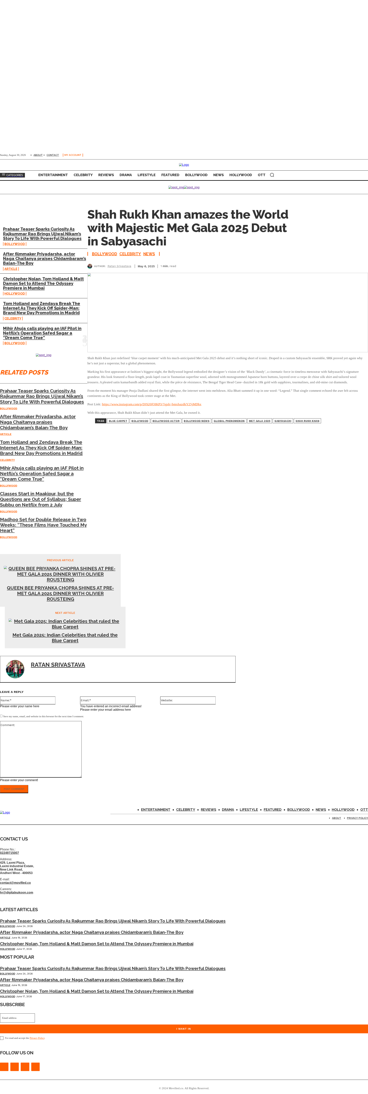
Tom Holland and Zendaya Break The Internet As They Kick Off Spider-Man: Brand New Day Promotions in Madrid (41, 308)
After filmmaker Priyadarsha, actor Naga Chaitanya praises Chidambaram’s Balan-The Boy (44, 258)
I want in (183, 1028)
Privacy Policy (37, 1038)
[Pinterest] (333, 265)
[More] (361, 266)
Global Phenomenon (229, 420)
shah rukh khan (307, 420)
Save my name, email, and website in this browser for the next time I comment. (43, 716)
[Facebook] (306, 265)
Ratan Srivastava (119, 266)
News (149, 254)
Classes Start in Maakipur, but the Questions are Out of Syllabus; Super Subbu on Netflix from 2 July (40, 499)
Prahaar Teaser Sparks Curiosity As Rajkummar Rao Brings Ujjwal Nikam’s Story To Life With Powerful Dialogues (42, 233)
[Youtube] (35, 1067)
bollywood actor (166, 420)
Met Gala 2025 (259, 420)
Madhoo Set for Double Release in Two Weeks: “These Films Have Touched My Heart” (43, 525)
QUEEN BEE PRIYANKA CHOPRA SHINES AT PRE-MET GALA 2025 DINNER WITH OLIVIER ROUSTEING (60, 593)
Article (10, 269)
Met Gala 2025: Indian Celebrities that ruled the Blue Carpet (65, 637)
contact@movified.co (15, 882)
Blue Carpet (118, 420)
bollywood (139, 420)
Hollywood (14, 293)
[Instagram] (14, 1067)
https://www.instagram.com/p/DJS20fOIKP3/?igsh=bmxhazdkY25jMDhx (151, 404)
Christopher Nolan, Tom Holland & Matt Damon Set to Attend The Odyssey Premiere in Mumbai (43, 283)
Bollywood (14, 244)
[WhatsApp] (347, 265)
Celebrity (12, 318)
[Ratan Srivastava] (90, 266)
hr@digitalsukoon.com (16, 892)
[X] (320, 265)
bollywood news (196, 420)
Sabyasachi (282, 420)
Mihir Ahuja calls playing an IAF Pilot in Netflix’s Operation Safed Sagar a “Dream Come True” (42, 333)
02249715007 (9, 852)
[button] (272, 174)
